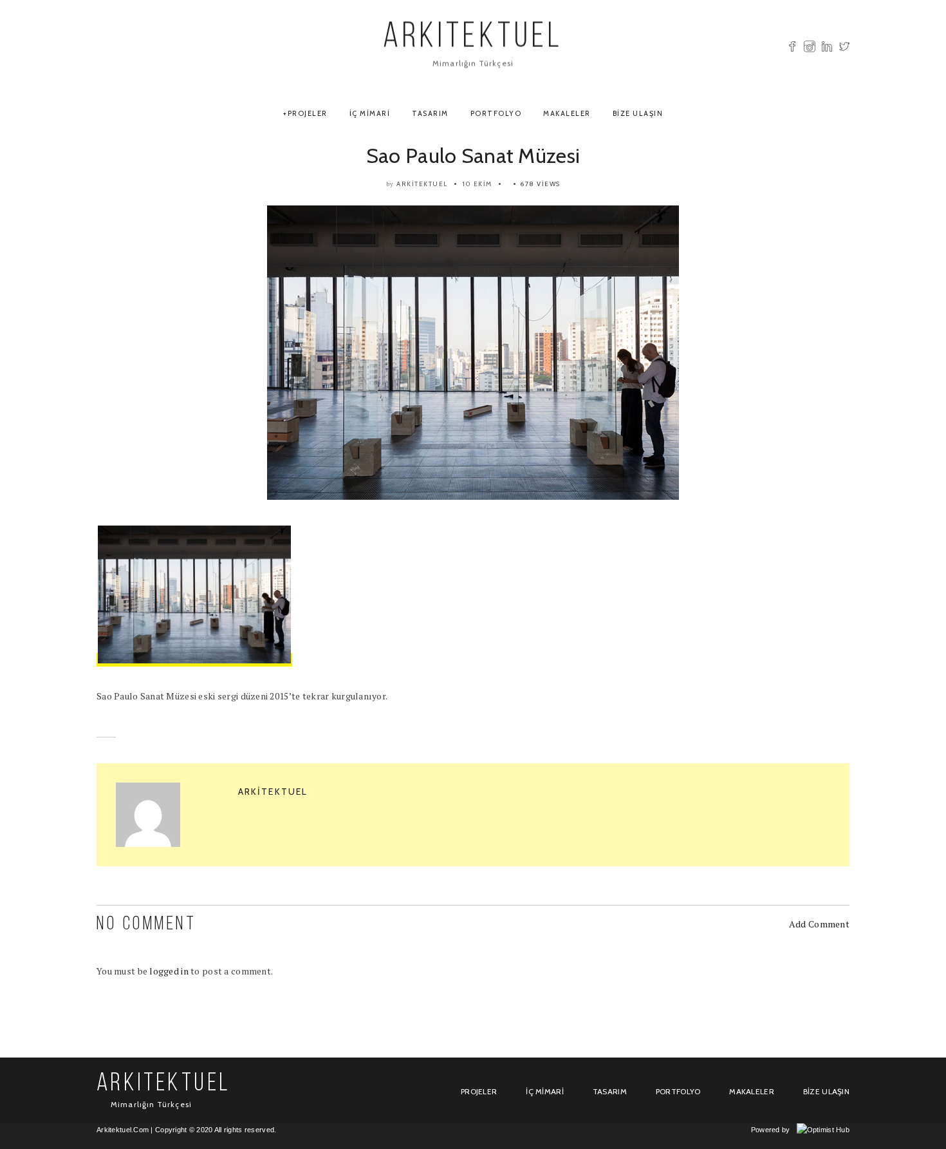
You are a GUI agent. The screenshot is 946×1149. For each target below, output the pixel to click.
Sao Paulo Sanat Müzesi (473, 155)
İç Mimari (370, 113)
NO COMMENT (146, 925)
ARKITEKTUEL (473, 38)
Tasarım (430, 113)
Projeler (308, 113)
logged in (169, 971)
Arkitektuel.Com (123, 1130)
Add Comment (819, 924)
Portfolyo (496, 113)
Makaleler (567, 113)
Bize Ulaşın (638, 113)
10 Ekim (477, 184)
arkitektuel (422, 184)
